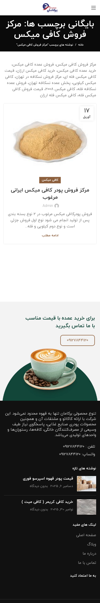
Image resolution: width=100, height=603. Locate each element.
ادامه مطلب (50, 235)
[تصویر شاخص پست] (86, 483)
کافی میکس (50, 180)
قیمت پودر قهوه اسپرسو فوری (48, 478)
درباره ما (89, 553)
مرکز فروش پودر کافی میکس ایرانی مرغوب (50, 194)
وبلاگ (91, 544)
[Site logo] (50, 7)
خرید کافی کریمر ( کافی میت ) (47, 502)
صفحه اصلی (86, 535)
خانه (81, 45)
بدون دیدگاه (39, 486)
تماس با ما (87, 563)
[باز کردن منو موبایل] (93, 8)
